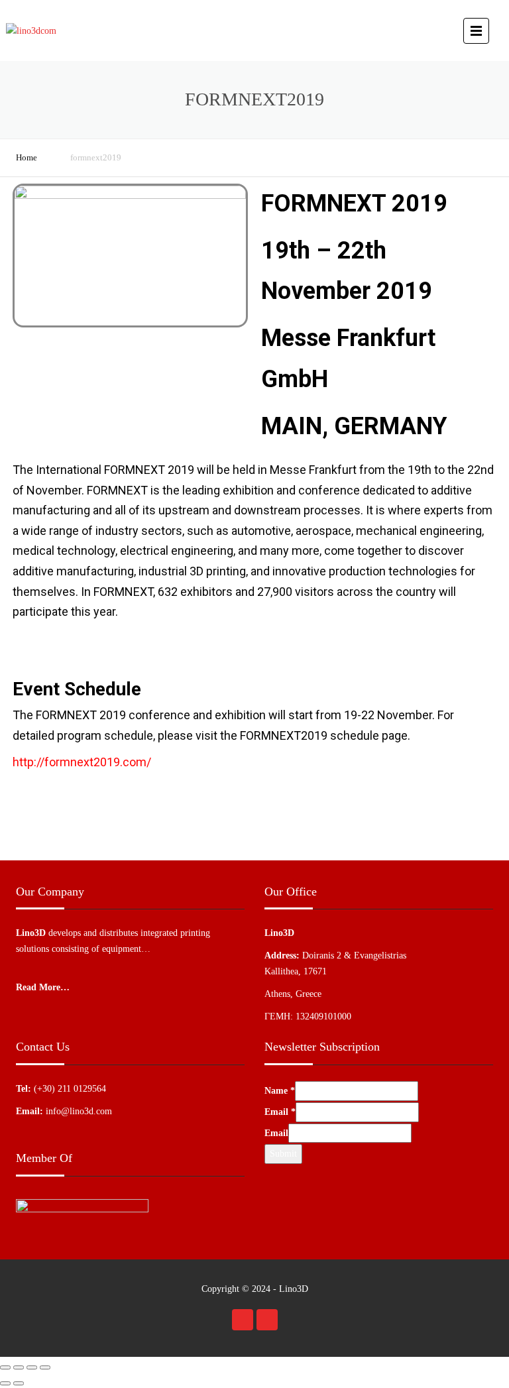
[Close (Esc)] (5, 1367)
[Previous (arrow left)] (5, 1383)
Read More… (43, 987)
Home (26, 157)
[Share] (18, 1367)
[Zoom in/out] (45, 1367)
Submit (283, 1154)
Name (279, 1091)
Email (280, 1112)
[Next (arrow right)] (18, 1383)
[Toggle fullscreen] (32, 1367)
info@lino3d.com (79, 1111)
